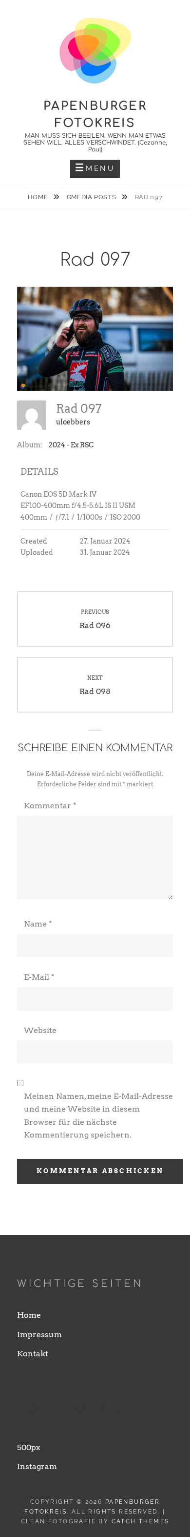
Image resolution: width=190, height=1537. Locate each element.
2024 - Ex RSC (71, 445)
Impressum (39, 1334)
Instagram (37, 1466)
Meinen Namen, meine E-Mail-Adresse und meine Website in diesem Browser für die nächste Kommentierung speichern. (98, 1115)
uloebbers (73, 422)
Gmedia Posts (92, 197)
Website (40, 1030)
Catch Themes (141, 1521)
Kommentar (50, 805)
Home (39, 197)
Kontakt (32, 1353)
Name (38, 923)
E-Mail (39, 977)
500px (28, 1447)
